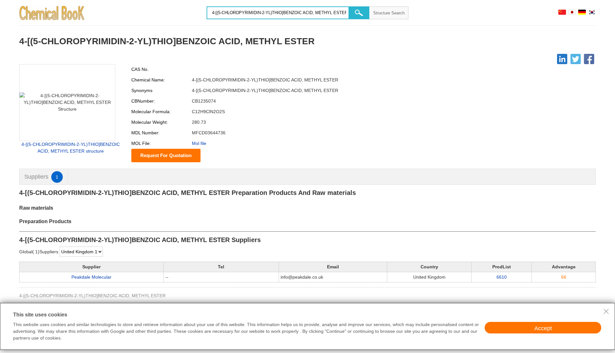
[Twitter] (575, 59)
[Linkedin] (562, 59)
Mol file (199, 143)
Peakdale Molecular (91, 277)
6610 (501, 277)
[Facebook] (589, 59)
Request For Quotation (166, 155)
